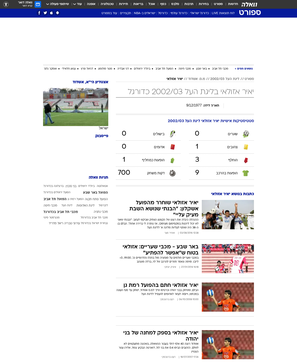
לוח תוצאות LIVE (223, 13)
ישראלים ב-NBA (144, 13)
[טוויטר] (45, 13)
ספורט (218, 4)
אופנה (91, 4)
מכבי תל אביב (220, 69)
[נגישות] (6, 4)
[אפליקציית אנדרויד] (57, 13)
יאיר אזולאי (175, 79)
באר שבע (201, 69)
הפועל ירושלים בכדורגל (56, 192)
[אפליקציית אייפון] (51, 13)
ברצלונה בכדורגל (53, 186)
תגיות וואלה (98, 178)
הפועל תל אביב (164, 69)
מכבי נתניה (101, 212)
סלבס (175, 4)
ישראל (103, 128)
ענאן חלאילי (69, 69)
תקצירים (125, 13)
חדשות (233, 4)
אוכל (151, 4)
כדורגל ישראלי (199, 13)
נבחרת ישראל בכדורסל (94, 223)
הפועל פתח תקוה (96, 199)
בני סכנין (71, 186)
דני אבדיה (123, 69)
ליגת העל (67, 205)
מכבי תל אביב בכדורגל (60, 212)
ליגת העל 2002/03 (224, 79)
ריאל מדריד (56, 223)
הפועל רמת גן (76, 199)
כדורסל (163, 13)
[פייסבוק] (39, 13)
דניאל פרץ (87, 69)
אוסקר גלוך (50, 69)
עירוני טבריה (72, 223)
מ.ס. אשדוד (196, 79)
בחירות (204, 4)
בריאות (138, 4)
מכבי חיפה (185, 69)
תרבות (189, 4)
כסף (163, 4)
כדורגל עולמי (178, 13)
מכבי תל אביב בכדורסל (94, 217)
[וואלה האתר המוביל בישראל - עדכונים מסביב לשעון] (249, 4)
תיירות (123, 4)
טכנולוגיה (107, 4)
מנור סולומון (105, 69)
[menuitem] (230, 4)
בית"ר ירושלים (142, 69)
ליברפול (103, 205)
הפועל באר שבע (95, 192)
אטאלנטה (102, 186)
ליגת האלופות (85, 205)
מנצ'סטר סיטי (51, 217)
